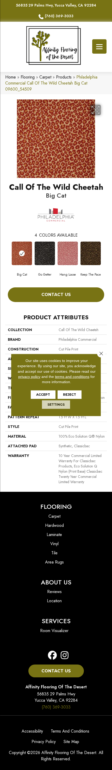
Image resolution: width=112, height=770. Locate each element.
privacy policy (29, 377)
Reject (69, 395)
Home (10, 77)
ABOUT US (56, 582)
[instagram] (63, 655)
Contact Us (56, 294)
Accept (43, 395)
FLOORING (56, 506)
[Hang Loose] (67, 253)
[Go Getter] (44, 253)
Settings (56, 404)
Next (104, 253)
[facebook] (52, 655)
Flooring (28, 77)
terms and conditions (72, 377)
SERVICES (56, 621)
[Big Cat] (21, 253)
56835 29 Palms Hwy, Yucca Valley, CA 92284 (56, 5)
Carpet (45, 77)
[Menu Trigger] (99, 46)
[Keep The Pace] (90, 253)
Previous (8, 253)
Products (64, 77)
